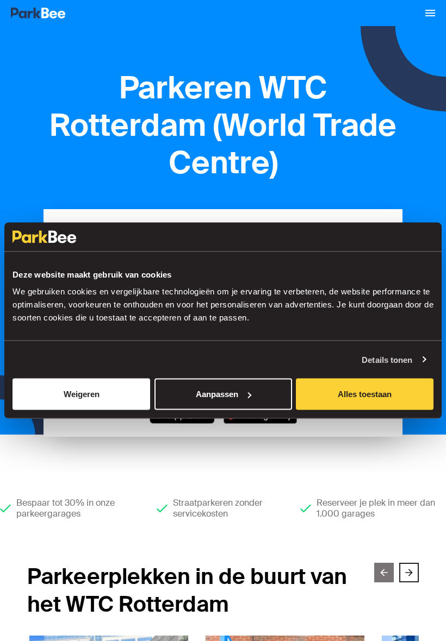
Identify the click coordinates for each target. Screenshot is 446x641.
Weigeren (82, 394)
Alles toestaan (365, 394)
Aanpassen (217, 394)
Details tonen (387, 359)
